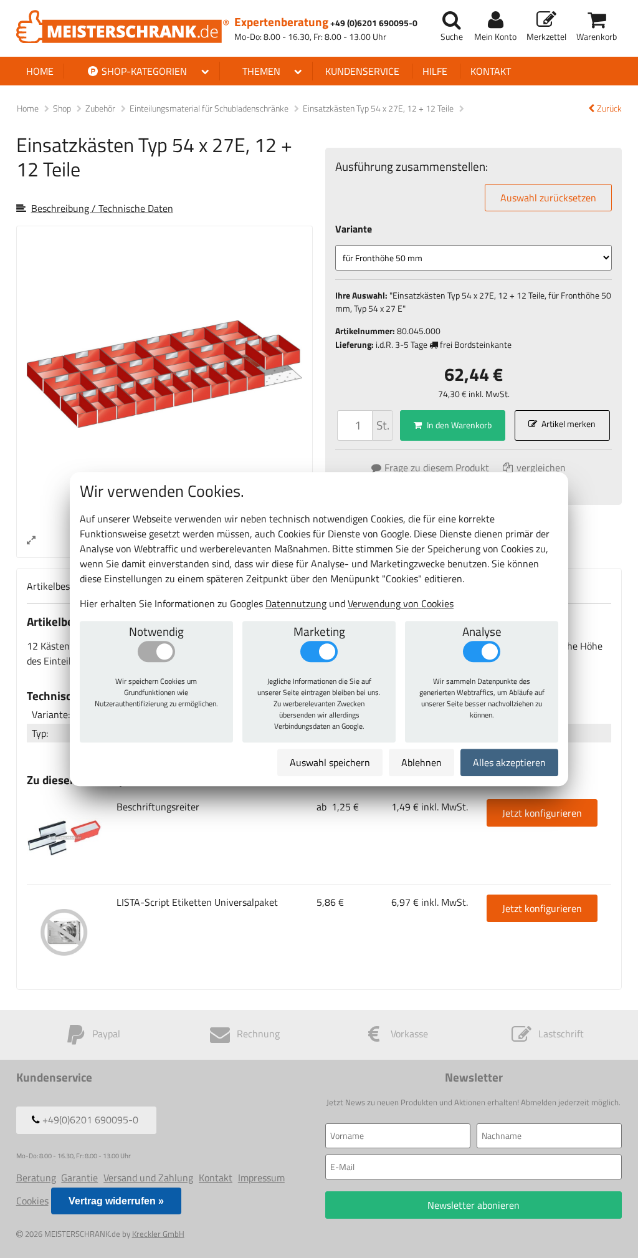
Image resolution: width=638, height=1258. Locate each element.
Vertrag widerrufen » (116, 1201)
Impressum (261, 1177)
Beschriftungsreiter (158, 806)
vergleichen (540, 467)
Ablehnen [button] (421, 762)
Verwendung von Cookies (401, 603)
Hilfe (434, 71)
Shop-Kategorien (143, 71)
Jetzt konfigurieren (542, 812)
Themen (261, 71)
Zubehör (101, 108)
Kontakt (490, 71)
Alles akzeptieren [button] (509, 762)
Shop (62, 108)
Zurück (609, 108)
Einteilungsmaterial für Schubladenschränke (210, 108)
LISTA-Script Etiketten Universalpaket (197, 902)
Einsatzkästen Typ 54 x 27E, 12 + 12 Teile (379, 108)
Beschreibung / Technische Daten (102, 208)
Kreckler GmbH (158, 1233)
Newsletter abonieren (473, 1205)
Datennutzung (295, 603)
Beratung (36, 1177)
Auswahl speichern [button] (330, 762)
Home (40, 71)
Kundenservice (362, 71)
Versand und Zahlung (148, 1177)
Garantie (79, 1177)
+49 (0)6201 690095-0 (373, 23)
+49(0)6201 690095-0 (89, 1119)
